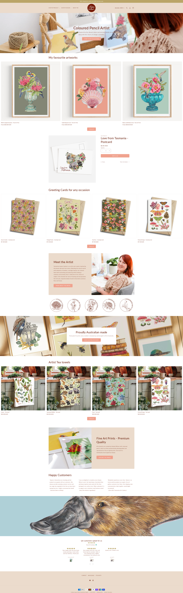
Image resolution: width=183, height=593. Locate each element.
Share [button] (103, 162)
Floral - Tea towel (96, 412)
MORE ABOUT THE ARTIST (63, 285)
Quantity (103, 147)
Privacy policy (92, 592)
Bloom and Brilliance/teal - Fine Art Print (132, 122)
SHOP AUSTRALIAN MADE (91, 340)
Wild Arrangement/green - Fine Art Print (10, 122)
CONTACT (84, 575)
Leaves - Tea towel (5, 412)
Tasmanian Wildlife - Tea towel (53, 412)
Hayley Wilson (77, 592)
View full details (124, 162)
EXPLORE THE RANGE (105, 457)
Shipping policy (100, 592)
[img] (91, 543)
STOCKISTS (98, 575)
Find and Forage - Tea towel (144, 412)
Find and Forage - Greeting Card (145, 239)
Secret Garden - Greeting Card (8, 239)
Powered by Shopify (84, 592)
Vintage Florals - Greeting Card (54, 239)
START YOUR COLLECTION (91, 38)
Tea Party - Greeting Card (98, 239)
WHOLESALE (91, 575)
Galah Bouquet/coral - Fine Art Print (70, 122)
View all (91, 129)
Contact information (108, 592)
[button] (54, 7)
